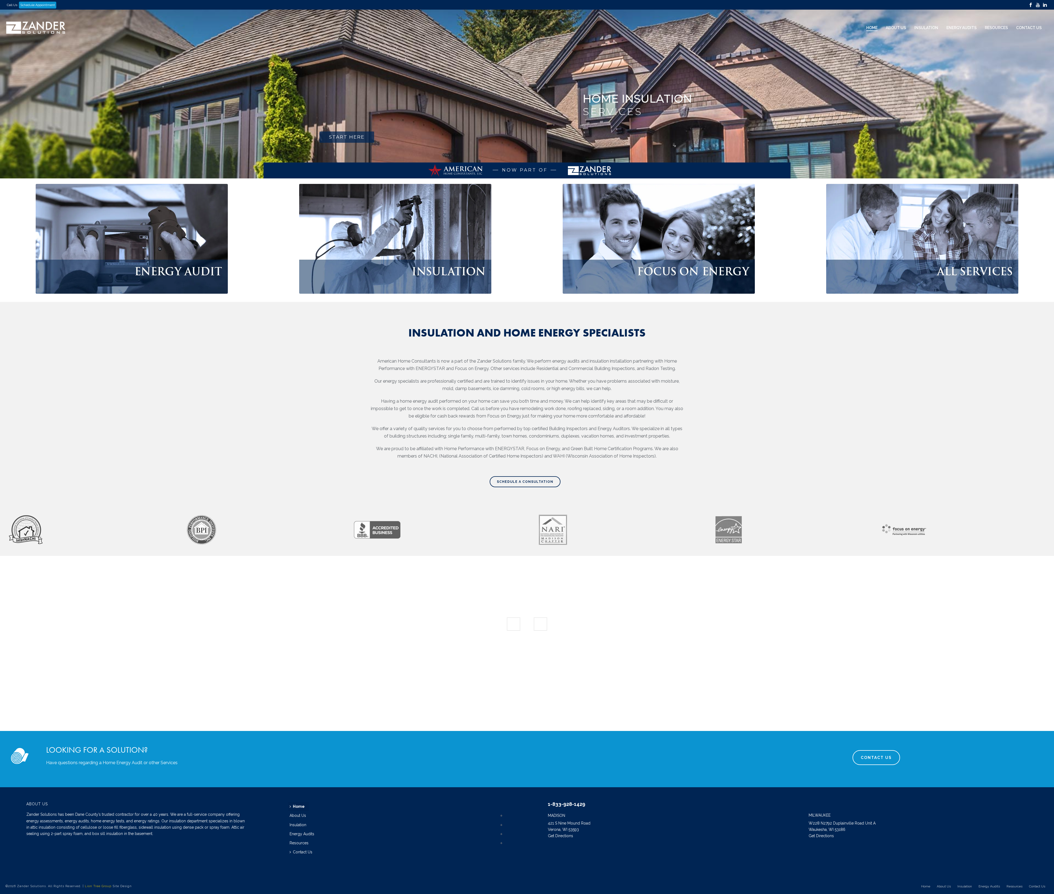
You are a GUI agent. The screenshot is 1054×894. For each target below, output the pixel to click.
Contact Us (1029, 28)
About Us (896, 28)
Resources (996, 28)
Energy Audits (961, 28)
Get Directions (560, 836)
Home (872, 28)
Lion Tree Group (98, 886)
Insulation (926, 28)
